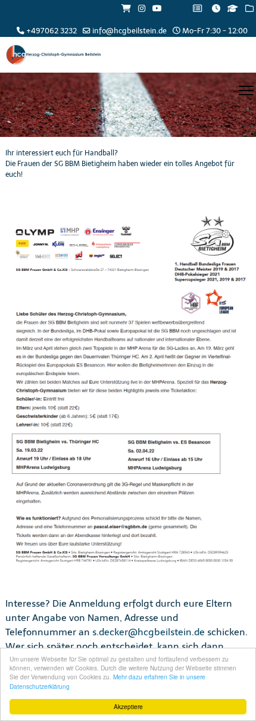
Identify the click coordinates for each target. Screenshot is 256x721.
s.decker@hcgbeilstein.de (148, 632)
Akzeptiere (128, 706)
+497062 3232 (51, 30)
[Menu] (246, 90)
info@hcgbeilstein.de (129, 30)
